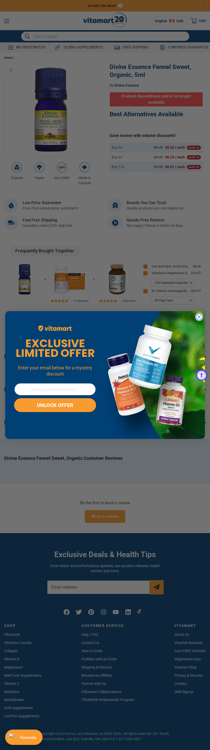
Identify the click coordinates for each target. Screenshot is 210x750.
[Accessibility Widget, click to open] (201, 375)
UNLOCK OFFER (55, 405)
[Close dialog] (199, 317)
